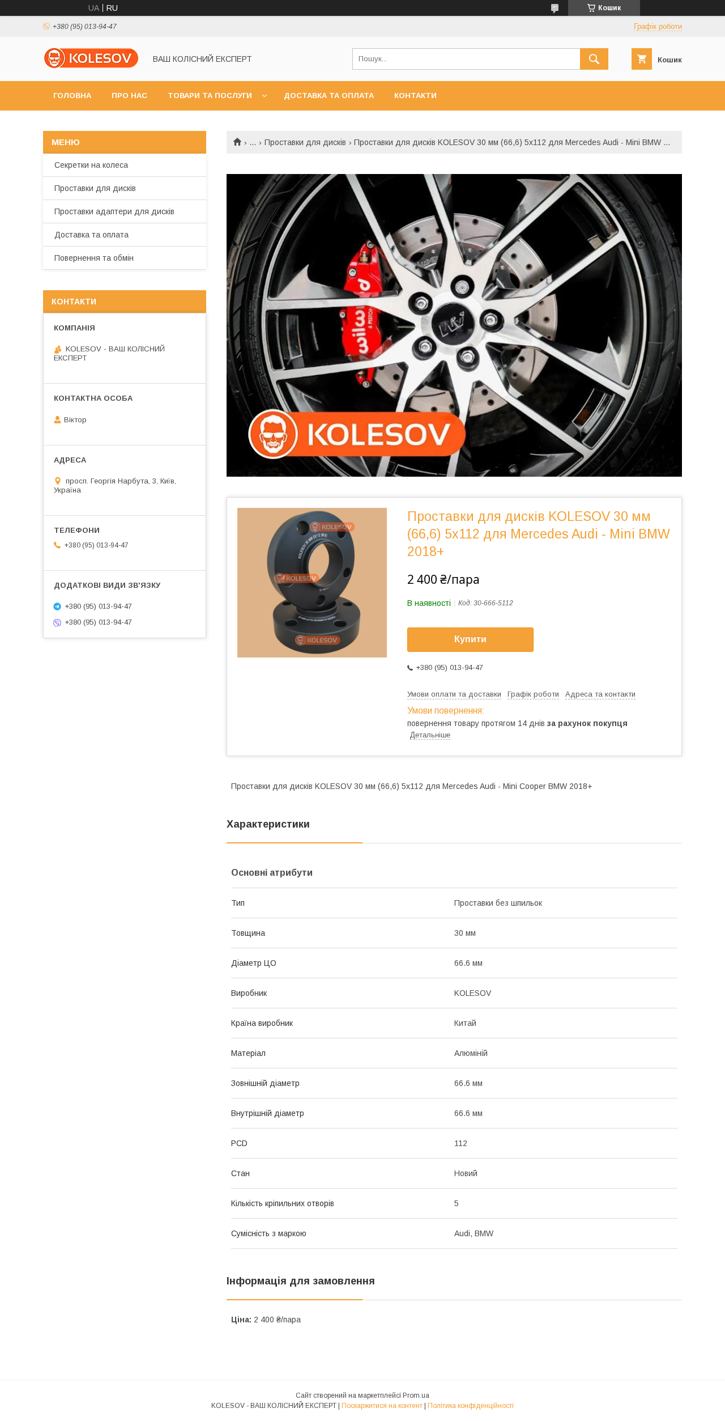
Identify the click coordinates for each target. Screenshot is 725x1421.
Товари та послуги (210, 95)
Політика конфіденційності (471, 1406)
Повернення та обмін (94, 257)
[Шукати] (594, 59)
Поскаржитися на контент (382, 1406)
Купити (470, 639)
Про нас (129, 95)
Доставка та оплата (329, 95)
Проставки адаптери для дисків (114, 211)
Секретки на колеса (91, 164)
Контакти (415, 95)
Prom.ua (416, 1395)
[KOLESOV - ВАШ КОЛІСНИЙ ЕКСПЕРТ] (91, 66)
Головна (72, 95)
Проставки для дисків (305, 142)
